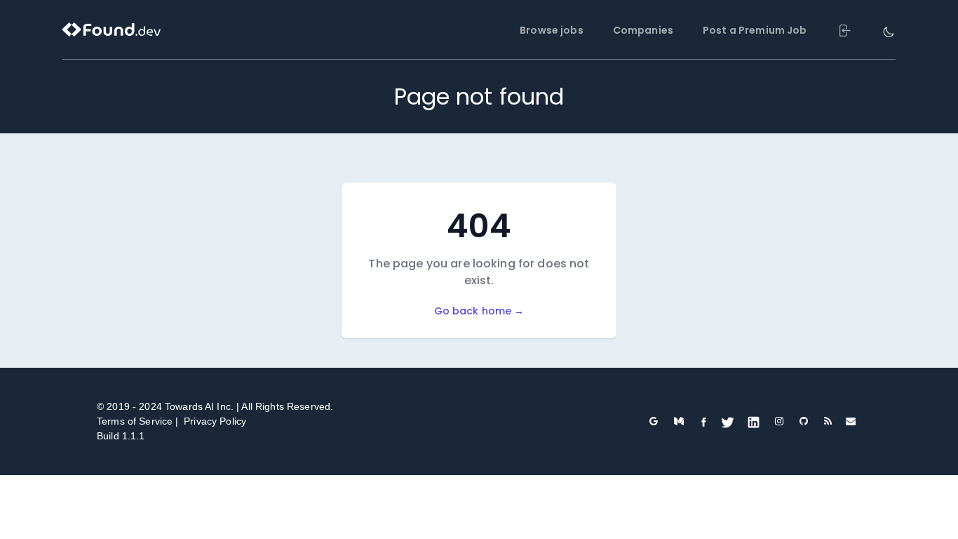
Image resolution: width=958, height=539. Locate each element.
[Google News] (653, 421)
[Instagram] (779, 421)
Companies (643, 30)
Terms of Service (135, 421)
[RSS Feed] (828, 421)
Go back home (479, 311)
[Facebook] (703, 421)
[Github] (804, 421)
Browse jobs (551, 30)
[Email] (850, 421)
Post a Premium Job (755, 30)
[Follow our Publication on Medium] (679, 421)
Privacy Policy (215, 421)
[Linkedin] (754, 422)
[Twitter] (728, 422)
